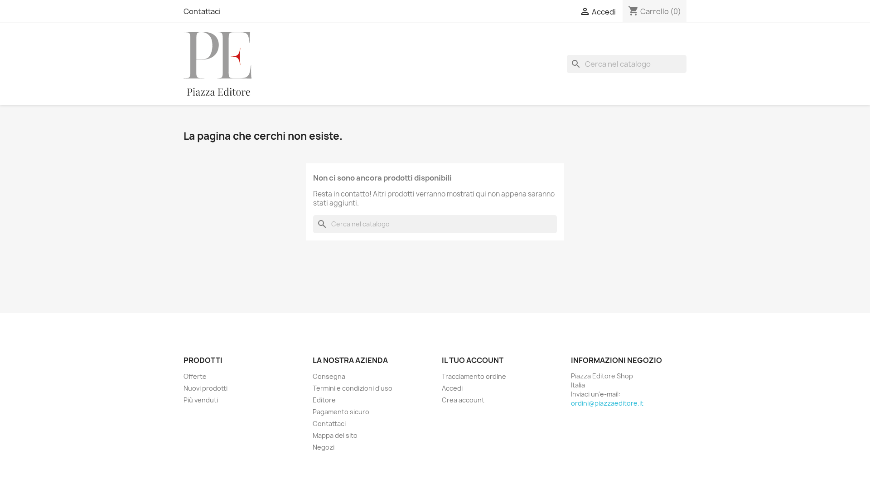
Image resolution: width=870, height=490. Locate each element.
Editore (324, 400)
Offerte (195, 376)
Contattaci (202, 11)
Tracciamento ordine (474, 376)
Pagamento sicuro (341, 411)
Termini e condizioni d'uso (352, 388)
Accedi (452, 388)
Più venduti (201, 400)
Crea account (463, 400)
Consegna (329, 376)
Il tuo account (472, 360)
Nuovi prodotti (205, 388)
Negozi (323, 447)
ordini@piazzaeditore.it (607, 403)
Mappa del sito (335, 435)
